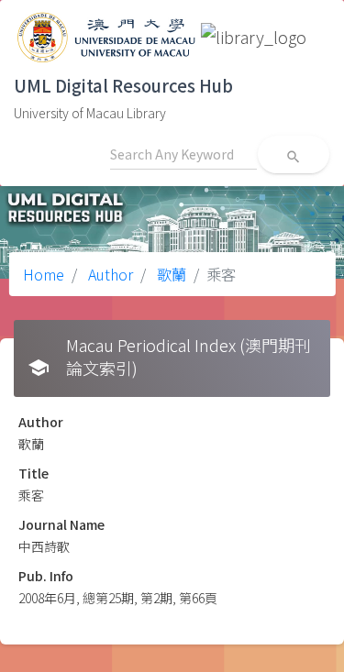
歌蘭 (169, 274)
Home (43, 274)
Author (108, 274)
